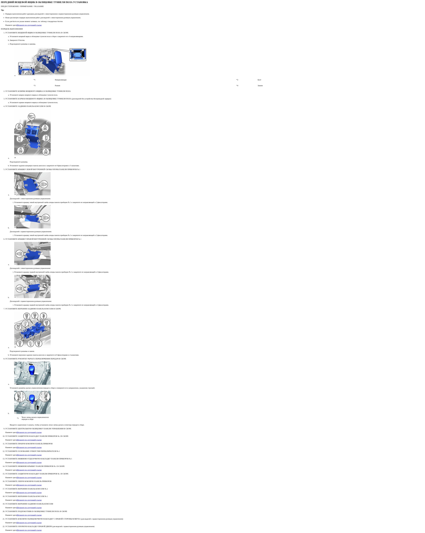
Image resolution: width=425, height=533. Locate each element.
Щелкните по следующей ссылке (29, 25)
